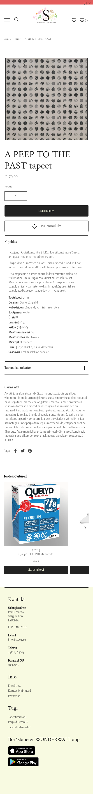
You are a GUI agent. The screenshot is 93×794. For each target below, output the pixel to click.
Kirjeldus (11, 242)
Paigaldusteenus (18, 722)
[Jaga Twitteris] (22, 450)
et (85, 3)
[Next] (24, 65)
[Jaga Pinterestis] (29, 450)
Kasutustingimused (19, 690)
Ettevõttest (14, 685)
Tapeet (18, 39)
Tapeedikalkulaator (18, 368)
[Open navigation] (7, 18)
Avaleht (8, 39)
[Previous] (13, 65)
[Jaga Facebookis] (15, 450)
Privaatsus (14, 696)
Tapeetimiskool (17, 717)
